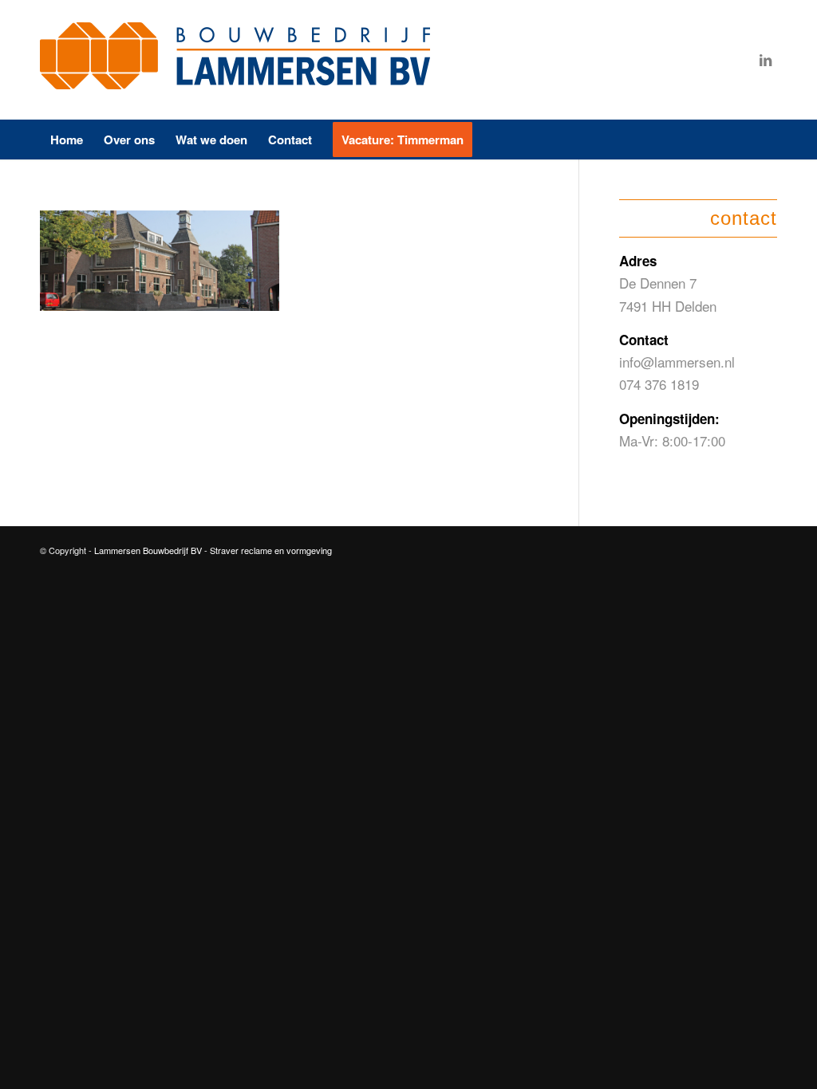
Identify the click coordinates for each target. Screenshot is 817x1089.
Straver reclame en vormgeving (271, 550)
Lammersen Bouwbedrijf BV (149, 550)
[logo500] (239, 60)
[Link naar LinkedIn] (765, 60)
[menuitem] (66, 139)
